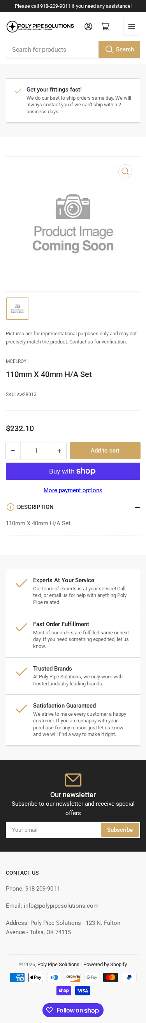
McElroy (16, 361)
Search (125, 49)
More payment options (73, 490)
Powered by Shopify (105, 964)
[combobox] (73, 49)
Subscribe (120, 829)
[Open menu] (131, 26)
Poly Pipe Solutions (58, 964)
